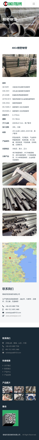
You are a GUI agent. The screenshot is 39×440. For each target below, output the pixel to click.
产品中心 (11, 24)
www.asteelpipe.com (13, 316)
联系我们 (7, 369)
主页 (4, 24)
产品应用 (7, 375)
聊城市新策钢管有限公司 (11, 435)
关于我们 (7, 365)
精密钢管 (19, 24)
